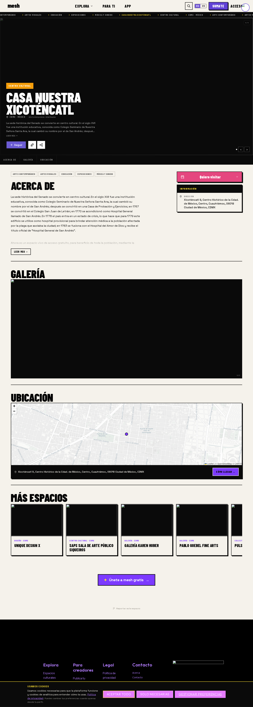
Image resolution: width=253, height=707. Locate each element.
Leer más (10, 136)
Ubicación (46, 159)
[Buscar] (189, 6)
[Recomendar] (32, 145)
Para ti (109, 6)
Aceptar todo (119, 694)
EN (203, 6)
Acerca (136, 672)
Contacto (137, 677)
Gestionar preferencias (200, 694)
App (128, 6)
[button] (14, 406)
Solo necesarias (154, 694)
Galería (28, 159)
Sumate (218, 6)
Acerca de (9, 159)
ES (197, 6)
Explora (82, 6)
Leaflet (210, 463)
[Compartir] (41, 145)
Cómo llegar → (225, 471)
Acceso (237, 6)
